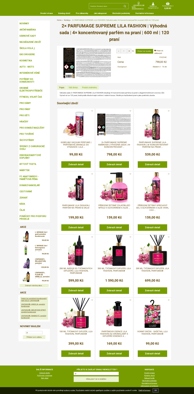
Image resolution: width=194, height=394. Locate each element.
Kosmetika (26, 60)
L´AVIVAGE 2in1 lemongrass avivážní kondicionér (41, 248)
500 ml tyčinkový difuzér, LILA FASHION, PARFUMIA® (114, 269)
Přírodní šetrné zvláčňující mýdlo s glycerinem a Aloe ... (114, 206)
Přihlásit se (153, 6)
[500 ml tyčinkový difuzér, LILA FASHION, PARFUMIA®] (114, 250)
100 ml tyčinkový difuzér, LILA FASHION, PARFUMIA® (76, 332)
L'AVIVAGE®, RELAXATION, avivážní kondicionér (40, 261)
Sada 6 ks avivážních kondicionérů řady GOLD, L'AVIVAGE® (34, 300)
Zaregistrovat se (153, 8)
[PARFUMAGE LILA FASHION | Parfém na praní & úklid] (76, 187)
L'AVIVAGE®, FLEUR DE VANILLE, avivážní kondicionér (42, 275)
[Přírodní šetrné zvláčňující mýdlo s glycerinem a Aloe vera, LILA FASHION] (114, 187)
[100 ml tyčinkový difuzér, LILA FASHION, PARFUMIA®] (76, 313)
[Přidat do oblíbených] (92, 111)
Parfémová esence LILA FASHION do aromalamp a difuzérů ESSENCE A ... (114, 333)
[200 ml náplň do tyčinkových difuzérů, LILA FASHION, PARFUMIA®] (76, 250)
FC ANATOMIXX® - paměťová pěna (29, 177)
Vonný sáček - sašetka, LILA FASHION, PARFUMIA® (152, 332)
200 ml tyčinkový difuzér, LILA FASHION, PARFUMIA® (152, 269)
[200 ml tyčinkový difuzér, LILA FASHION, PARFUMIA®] (152, 250)
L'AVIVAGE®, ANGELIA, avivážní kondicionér (33, 305)
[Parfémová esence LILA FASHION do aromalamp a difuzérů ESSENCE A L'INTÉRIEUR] (114, 313)
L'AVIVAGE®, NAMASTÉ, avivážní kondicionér (33, 317)
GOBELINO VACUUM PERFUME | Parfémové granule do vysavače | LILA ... (76, 144)
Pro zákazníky (82, 13)
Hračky (24, 121)
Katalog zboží (64, 13)
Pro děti (24, 115)
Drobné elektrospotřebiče (31, 89)
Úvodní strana (46, 13)
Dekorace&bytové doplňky (30, 156)
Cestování (26, 191)
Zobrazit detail (76, 164)
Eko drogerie (27, 54)
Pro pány (25, 109)
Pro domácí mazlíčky (32, 127)
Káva (22, 204)
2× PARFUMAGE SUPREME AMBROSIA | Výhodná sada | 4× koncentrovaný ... (114, 144)
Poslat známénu (89, 87)
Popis (61, 87)
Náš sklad (44, 378)
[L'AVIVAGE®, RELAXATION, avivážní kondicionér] (26, 263)
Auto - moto (27, 66)
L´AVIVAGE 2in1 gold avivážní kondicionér (41, 234)
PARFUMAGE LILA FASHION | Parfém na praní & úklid (76, 206)
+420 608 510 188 (138, 5)
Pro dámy (25, 103)
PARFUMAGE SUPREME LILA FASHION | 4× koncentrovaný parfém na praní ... (152, 144)
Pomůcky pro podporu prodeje (33, 217)
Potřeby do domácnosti (27, 80)
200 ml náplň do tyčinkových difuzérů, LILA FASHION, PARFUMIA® (76, 270)
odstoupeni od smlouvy (149, 386)
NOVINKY (24, 23)
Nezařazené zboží (30, 42)
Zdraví (23, 197)
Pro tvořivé (27, 134)
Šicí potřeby (27, 140)
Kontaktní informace (145, 13)
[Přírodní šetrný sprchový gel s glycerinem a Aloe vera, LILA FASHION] (152, 187)
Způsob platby (44, 373)
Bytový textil (28, 164)
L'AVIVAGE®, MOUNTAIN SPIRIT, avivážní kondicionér (33, 311)
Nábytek (25, 170)
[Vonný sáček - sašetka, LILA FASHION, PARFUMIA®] (152, 313)
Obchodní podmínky (121, 13)
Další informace (144, 390)
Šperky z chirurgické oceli (32, 147)
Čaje (22, 210)
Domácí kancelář (30, 185)
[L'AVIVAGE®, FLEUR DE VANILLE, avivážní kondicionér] (26, 277)
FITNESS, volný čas (31, 97)
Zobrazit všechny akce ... (34, 286)
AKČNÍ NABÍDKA (28, 29)
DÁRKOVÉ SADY (28, 36)
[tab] (61, 87)
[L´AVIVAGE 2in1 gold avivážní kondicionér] (26, 236)
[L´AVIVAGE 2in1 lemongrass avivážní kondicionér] (26, 250)
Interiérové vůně (30, 73)
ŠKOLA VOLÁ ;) (27, 48)
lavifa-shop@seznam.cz (138, 7)
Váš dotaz (73, 87)
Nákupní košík (149, 378)
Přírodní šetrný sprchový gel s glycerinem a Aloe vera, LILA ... (152, 207)
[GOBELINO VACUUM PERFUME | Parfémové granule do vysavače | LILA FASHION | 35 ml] (76, 124)
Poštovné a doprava (44, 376)
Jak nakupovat (100, 13)
